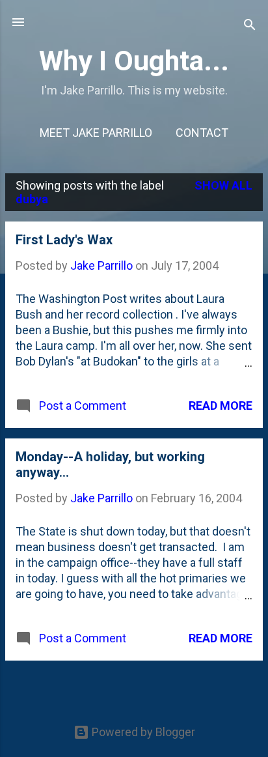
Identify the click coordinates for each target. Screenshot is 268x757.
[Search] (250, 26)
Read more (220, 405)
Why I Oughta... (134, 60)
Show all (223, 185)
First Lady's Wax (64, 240)
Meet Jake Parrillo (96, 132)
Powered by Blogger (142, 732)
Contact (202, 132)
